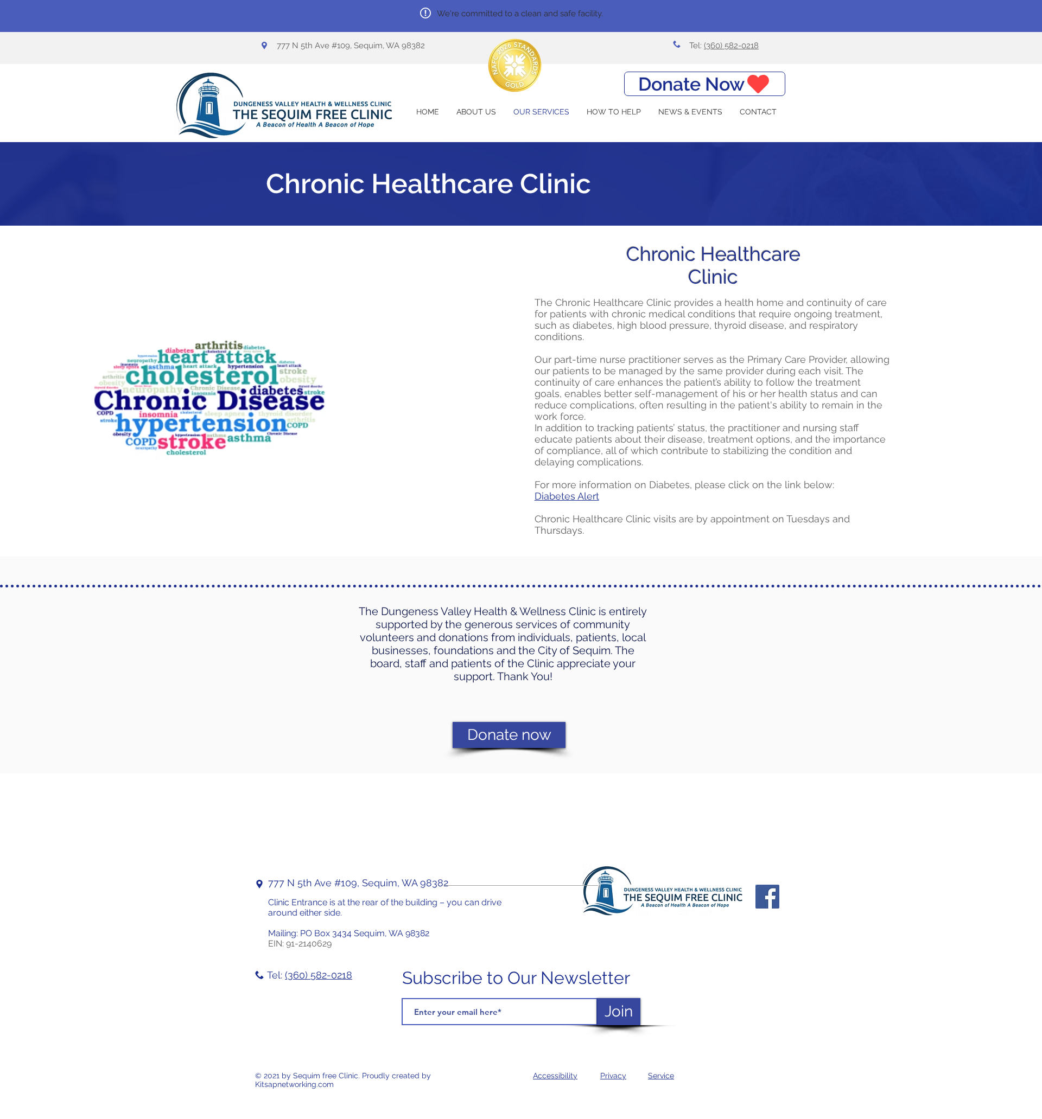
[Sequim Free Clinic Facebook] (767, 897)
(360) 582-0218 (731, 45)
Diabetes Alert (567, 496)
